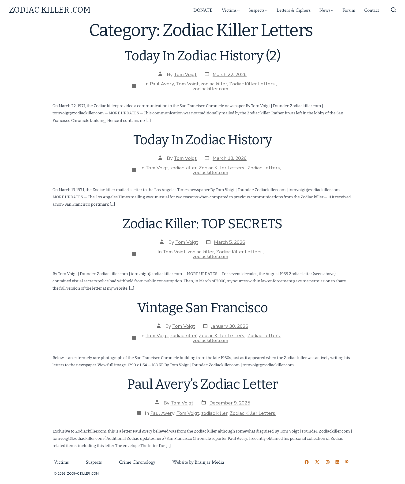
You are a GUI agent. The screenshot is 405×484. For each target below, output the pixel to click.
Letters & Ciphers (294, 10)
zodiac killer (214, 83)
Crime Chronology (137, 462)
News (324, 10)
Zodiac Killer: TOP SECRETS (203, 224)
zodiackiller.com (210, 88)
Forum (348, 10)
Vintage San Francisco (202, 308)
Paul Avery (162, 83)
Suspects (256, 10)
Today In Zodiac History (202, 140)
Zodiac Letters (264, 167)
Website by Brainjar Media (198, 462)
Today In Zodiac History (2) (202, 56)
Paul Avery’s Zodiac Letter (202, 384)
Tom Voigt (185, 74)
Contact (371, 10)
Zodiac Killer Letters (252, 83)
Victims (229, 10)
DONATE (203, 10)
